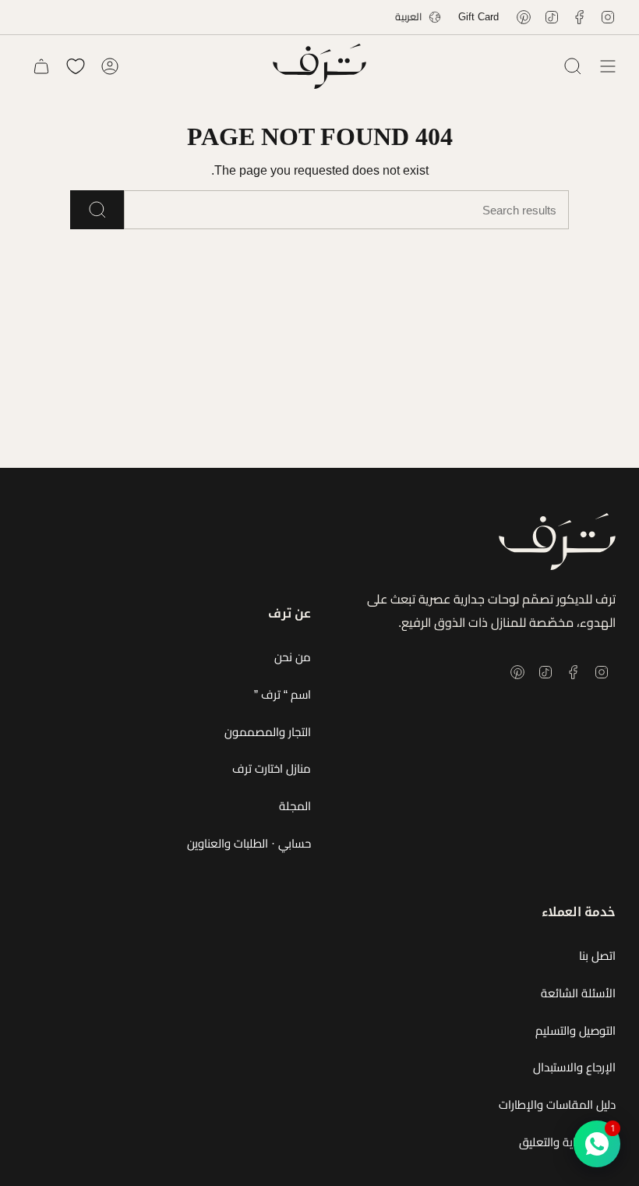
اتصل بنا (597, 955)
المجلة (295, 805)
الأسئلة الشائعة (578, 993)
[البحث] (97, 209)
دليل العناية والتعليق (567, 1142)
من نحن (292, 657)
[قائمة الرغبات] (75, 66)
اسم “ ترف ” (282, 694)
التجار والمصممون (267, 731)
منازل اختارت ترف (271, 768)
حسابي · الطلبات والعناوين (249, 843)
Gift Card (478, 17)
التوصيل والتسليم (575, 1030)
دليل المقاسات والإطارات (557, 1104)
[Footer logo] (557, 541)
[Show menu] (607, 66)
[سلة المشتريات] (41, 66)
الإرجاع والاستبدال (574, 1067)
